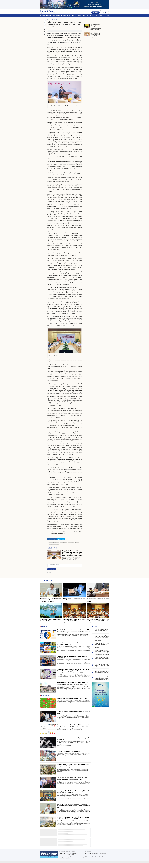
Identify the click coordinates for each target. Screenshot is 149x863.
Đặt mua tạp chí (95, 12)
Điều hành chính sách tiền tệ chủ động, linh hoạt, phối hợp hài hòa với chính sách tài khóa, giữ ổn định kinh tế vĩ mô (96, 27)
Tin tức (57, 19)
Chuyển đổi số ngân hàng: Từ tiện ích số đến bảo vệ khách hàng (73, 712)
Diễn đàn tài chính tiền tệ (66, 15)
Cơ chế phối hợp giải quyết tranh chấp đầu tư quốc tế (74, 599)
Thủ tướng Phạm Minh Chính (54, 542)
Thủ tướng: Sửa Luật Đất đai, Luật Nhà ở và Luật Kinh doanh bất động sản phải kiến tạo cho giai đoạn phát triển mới (51, 600)
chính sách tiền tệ (71, 542)
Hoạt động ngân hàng (50, 15)
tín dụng (51, 544)
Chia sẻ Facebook (52, 539)
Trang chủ (49, 19)
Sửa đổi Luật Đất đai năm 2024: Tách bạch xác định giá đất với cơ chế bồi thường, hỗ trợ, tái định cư (74, 621)
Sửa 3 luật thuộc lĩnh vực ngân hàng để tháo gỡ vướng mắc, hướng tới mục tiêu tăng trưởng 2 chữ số (102, 645)
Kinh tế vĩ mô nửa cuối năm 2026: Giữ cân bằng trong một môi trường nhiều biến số (73, 643)
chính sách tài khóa (63, 542)
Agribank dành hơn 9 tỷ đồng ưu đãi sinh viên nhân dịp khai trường (72, 857)
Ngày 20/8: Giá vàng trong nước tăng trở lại (69, 830)
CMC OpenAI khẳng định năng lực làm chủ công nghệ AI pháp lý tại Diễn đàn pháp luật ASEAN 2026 (73, 778)
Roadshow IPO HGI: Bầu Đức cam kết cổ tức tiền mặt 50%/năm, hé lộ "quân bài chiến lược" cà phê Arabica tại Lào (73, 845)
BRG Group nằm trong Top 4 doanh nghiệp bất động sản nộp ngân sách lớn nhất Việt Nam (73, 765)
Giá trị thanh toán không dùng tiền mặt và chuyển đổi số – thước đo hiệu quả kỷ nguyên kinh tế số (73, 670)
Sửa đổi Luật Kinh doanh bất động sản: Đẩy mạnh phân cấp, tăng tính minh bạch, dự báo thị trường (98, 621)
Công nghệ (91, 15)
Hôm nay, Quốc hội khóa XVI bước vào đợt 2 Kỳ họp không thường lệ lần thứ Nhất (101, 631)
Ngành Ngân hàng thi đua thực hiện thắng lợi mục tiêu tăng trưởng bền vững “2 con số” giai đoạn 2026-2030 (72, 683)
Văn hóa (100, 15)
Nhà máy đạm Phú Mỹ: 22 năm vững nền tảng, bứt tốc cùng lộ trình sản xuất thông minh (73, 791)
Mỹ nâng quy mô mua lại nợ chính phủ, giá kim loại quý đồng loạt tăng (73, 738)
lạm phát (76, 542)
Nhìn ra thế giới (85, 15)
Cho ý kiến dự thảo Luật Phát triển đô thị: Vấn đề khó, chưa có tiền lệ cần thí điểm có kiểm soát (102, 664)
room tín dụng (56, 544)
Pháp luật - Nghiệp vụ (76, 15)
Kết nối (96, 15)
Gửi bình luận (51, 569)
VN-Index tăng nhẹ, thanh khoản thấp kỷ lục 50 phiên (72, 698)
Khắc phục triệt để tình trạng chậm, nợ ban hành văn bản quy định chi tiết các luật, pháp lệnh (98, 600)
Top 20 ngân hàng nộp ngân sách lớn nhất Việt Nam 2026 (73, 629)
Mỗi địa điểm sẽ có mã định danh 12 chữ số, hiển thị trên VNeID (50, 620)
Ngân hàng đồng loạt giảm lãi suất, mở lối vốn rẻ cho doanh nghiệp (72, 656)
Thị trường (58, 15)
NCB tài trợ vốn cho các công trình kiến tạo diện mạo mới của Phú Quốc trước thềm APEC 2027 (73, 818)
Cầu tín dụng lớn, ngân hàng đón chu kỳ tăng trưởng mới (73, 725)
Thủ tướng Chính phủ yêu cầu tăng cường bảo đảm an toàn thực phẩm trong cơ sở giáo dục (102, 678)
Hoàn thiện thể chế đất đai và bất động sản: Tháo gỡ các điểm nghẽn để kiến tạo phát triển (102, 658)
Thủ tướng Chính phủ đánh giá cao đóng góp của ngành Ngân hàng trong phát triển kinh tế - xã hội (96, 35)
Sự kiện (43, 15)
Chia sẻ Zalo (61, 539)
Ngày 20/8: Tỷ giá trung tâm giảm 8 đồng (68, 751)
